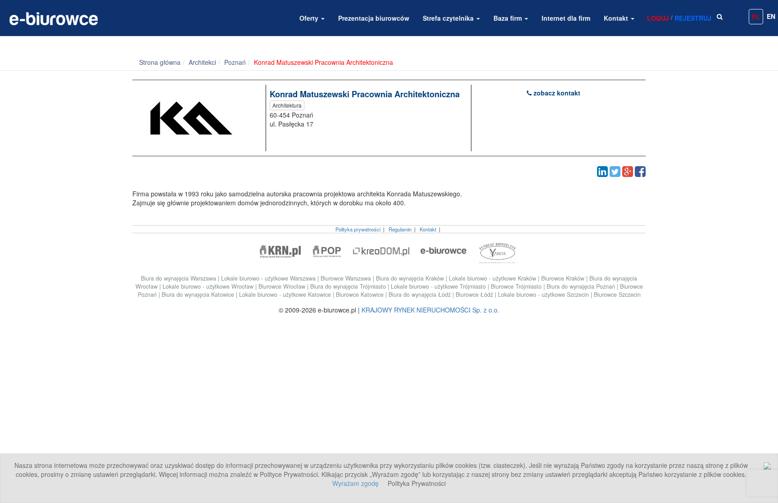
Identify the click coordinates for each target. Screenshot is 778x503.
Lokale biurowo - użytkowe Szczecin (544, 294)
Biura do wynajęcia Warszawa (179, 278)
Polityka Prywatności (417, 483)
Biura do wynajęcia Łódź (420, 294)
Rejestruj (692, 18)
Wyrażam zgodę (355, 483)
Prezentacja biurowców (373, 18)
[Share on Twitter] (615, 171)
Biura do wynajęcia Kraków (411, 278)
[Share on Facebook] (640, 171)
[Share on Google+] (627, 171)
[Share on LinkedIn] (602, 171)
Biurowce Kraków (563, 278)
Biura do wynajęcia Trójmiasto (349, 286)
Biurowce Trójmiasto (517, 286)
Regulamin (400, 229)
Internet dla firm (566, 18)
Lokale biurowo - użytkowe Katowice (286, 294)
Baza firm (508, 18)
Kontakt (617, 18)
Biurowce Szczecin (617, 294)
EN (771, 16)
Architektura (287, 105)
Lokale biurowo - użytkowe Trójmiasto (439, 286)
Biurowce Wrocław (282, 286)
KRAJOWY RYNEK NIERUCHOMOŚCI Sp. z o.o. (430, 309)
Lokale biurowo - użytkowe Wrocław (209, 286)
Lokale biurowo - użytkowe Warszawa (269, 278)
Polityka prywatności (357, 229)
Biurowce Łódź (475, 294)
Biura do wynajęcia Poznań (582, 286)
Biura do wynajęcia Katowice (199, 294)
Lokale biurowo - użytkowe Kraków (493, 278)
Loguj (658, 18)
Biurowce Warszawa (347, 278)
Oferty (309, 18)
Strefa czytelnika (449, 18)
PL (756, 16)
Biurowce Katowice (360, 294)
